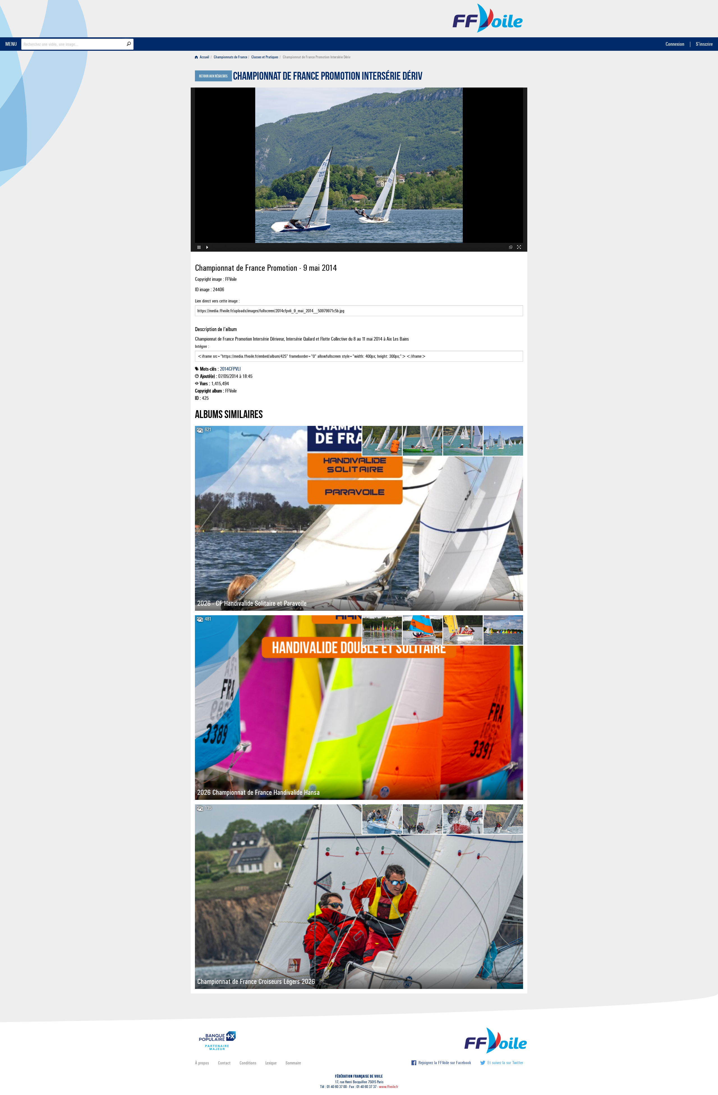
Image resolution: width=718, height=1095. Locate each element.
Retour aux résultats (213, 76)
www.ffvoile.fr (388, 1086)
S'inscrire (704, 44)
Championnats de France (230, 57)
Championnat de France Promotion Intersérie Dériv (327, 77)
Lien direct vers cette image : (217, 301)
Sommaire (293, 1063)
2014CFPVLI (230, 369)
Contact (224, 1063)
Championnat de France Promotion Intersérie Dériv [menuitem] (316, 57)
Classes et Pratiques (264, 57)
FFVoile (487, 18)
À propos (202, 1063)
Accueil (204, 57)
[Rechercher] (129, 44)
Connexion (675, 44)
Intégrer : (202, 346)
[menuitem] (203, 57)
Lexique (271, 1063)
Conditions (248, 1063)
